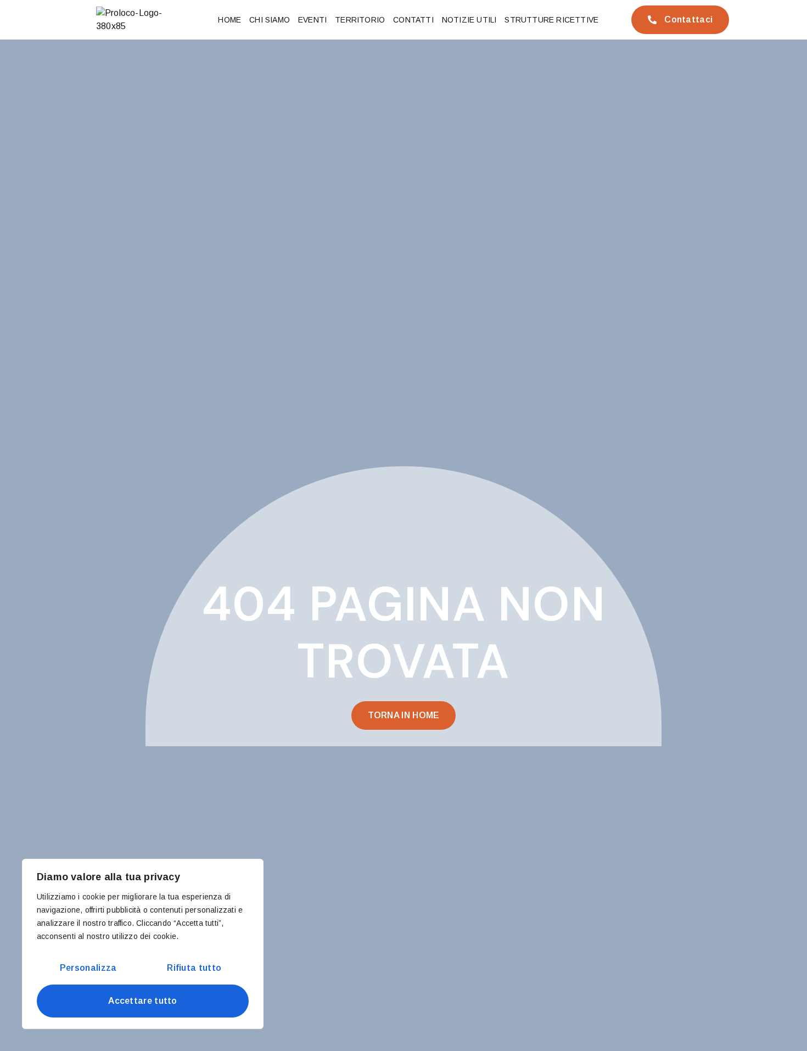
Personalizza (88, 967)
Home (229, 19)
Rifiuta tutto (194, 967)
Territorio (360, 19)
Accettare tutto (142, 1000)
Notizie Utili (469, 19)
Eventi (312, 19)
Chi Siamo (269, 19)
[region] (143, 944)
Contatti (413, 19)
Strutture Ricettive (551, 19)
